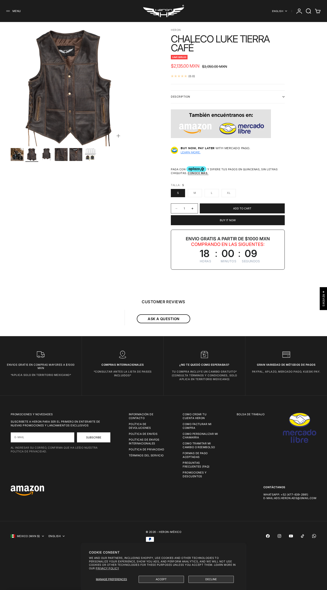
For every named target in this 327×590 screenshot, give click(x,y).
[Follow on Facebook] (268, 536)
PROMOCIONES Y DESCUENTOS (194, 474)
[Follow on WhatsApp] (314, 536)
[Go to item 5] (75, 154)
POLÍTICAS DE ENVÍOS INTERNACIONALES (144, 441)
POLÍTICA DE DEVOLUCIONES (140, 425)
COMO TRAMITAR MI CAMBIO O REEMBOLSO (199, 445)
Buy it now (228, 220)
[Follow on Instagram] (279, 536)
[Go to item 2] (31, 154)
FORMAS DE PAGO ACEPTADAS (195, 455)
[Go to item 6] (90, 154)
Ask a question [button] (164, 319)
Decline (211, 579)
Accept (161, 579)
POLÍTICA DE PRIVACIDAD (146, 449)
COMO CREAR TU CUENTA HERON (194, 416)
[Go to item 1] (17, 154)
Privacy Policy (107, 568)
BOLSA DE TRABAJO (251, 414)
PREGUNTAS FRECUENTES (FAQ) (196, 464)
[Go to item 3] (46, 154)
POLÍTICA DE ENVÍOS (143, 433)
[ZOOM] (118, 135)
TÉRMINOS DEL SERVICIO (146, 455)
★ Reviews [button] (323, 299)
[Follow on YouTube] (291, 536)
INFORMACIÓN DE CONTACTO (141, 416)
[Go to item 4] (61, 154)
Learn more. (190, 152)
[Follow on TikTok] (302, 536)
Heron (176, 30)
